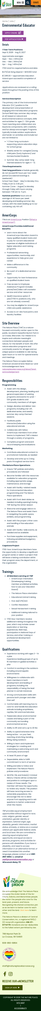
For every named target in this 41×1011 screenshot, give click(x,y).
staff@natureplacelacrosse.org (18, 966)
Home (5, 21)
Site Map (21, 1003)
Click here (24, 910)
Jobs (11, 21)
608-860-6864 (9, 942)
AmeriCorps (16, 219)
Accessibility (20, 1008)
